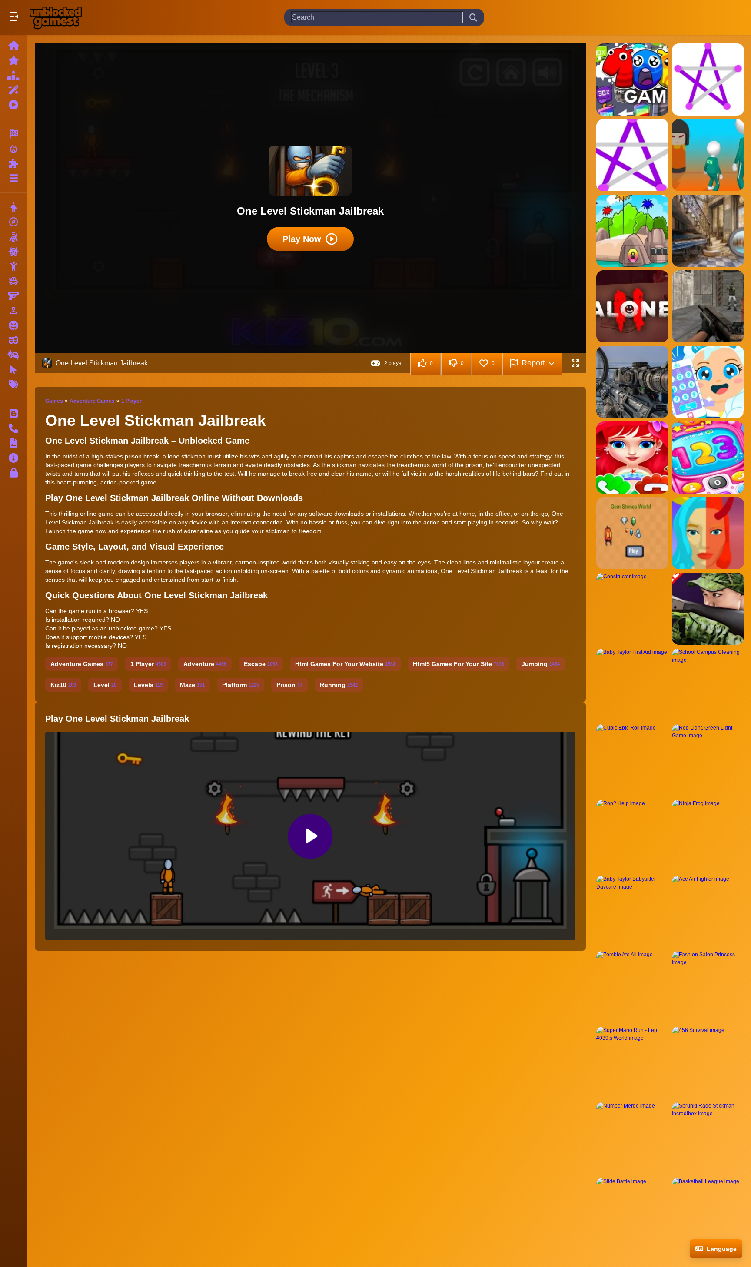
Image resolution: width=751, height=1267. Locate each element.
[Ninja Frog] (708, 835)
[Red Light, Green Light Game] (708, 760)
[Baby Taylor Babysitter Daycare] (632, 911)
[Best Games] (13, 75)
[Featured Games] (13, 90)
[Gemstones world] (632, 533)
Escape (261, 663)
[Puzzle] (13, 163)
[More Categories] (13, 178)
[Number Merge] (632, 1138)
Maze (192, 684)
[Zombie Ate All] (632, 987)
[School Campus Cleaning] (708, 684)
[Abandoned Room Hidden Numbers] (708, 231)
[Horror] (13, 325)
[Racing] (13, 133)
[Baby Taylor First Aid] (632, 684)
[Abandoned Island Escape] (632, 231)
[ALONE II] (632, 306)
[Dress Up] (13, 207)
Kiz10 (63, 684)
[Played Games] (13, 104)
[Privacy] (13, 472)
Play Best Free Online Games (56, 17)
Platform (240, 684)
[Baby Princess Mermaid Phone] (632, 457)
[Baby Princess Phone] (708, 457)
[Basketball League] (708, 1213)
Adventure (204, 663)
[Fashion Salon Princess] (708, 987)
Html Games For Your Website (345, 663)
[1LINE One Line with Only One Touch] (632, 155)
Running (339, 684)
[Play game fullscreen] (575, 363)
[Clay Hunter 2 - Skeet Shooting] (708, 609)
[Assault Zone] (708, 306)
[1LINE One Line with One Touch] (708, 79)
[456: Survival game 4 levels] (708, 155)
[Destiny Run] (708, 533)
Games (54, 401)
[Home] (13, 45)
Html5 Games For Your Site (458, 663)
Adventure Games (92, 401)
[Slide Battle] (632, 1213)
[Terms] (13, 443)
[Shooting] (13, 236)
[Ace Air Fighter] (708, 911)
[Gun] (13, 296)
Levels (148, 684)
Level (104, 684)
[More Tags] (13, 384)
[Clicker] (13, 369)
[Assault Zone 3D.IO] (632, 382)
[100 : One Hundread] (632, 79)
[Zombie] (13, 251)
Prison (289, 684)
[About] (13, 458)
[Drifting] (13, 355)
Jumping (541, 663)
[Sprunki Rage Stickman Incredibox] (708, 1138)
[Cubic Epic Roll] (632, 760)
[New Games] (13, 60)
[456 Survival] (708, 1062)
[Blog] (13, 413)
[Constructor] (632, 609)
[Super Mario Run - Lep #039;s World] (632, 1062)
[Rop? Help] (632, 835)
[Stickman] (13, 266)
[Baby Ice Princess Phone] (708, 382)
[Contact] (13, 428)
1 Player (131, 401)
